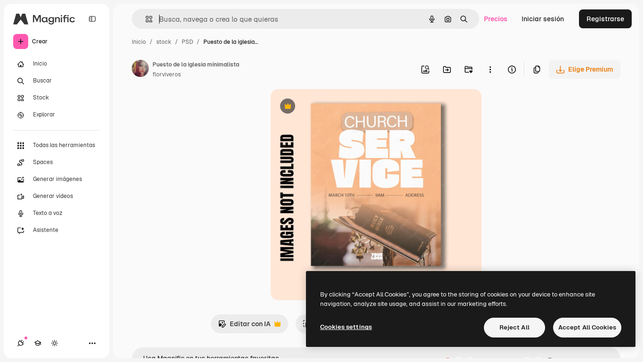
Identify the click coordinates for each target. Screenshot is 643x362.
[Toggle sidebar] (92, 18)
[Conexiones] (20, 343)
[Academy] (37, 343)
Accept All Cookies (587, 327)
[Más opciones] (490, 69)
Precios (495, 19)
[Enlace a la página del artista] (140, 70)
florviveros (167, 74)
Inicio (139, 42)
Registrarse (605, 19)
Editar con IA (244, 326)
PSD (187, 42)
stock (163, 42)
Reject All (514, 327)
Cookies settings (346, 327)
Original (331, 107)
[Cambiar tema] (54, 343)
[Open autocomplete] (145, 19)
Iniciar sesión (543, 19)
